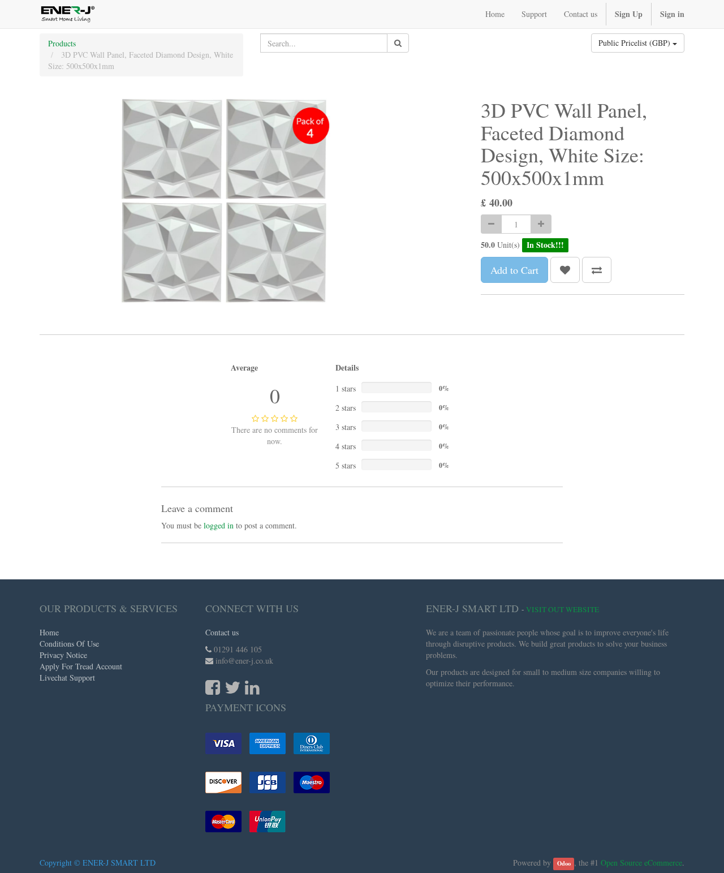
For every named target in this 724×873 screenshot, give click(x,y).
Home (49, 632)
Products (62, 43)
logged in (219, 525)
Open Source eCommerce (641, 862)
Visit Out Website (562, 609)
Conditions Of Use (69, 643)
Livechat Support (67, 677)
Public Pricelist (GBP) (635, 42)
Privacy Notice (63, 655)
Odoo (564, 863)
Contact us (222, 632)
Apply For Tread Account (81, 666)
